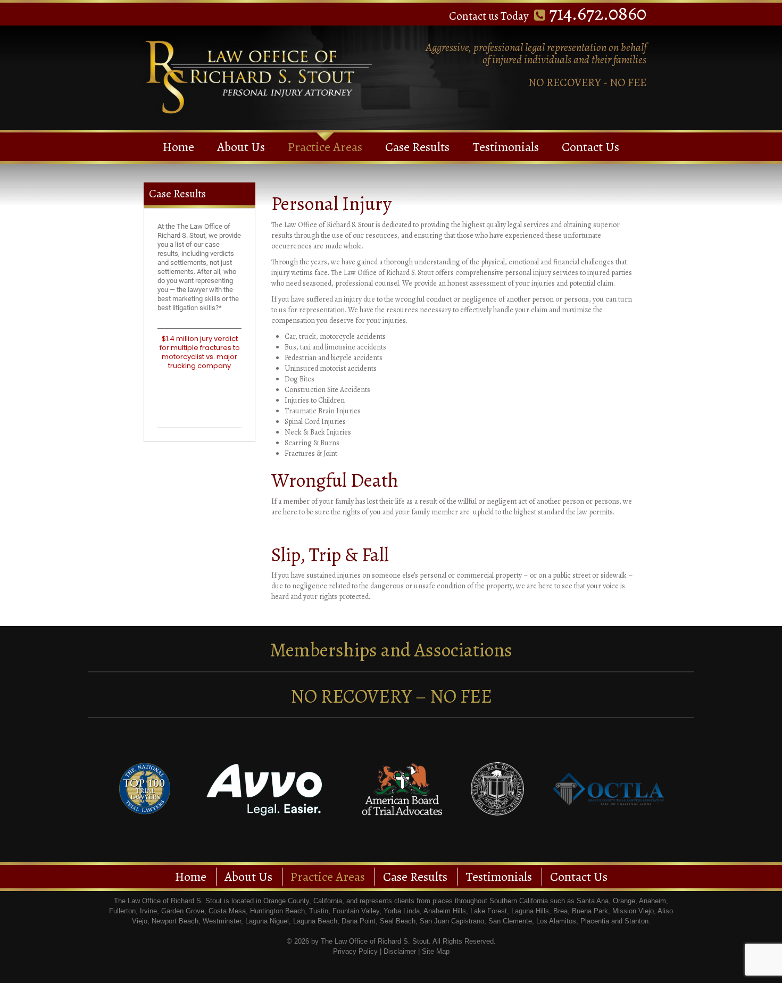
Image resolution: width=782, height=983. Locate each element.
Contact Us (590, 146)
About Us (241, 146)
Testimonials (505, 146)
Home (178, 146)
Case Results (417, 146)
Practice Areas (325, 146)
